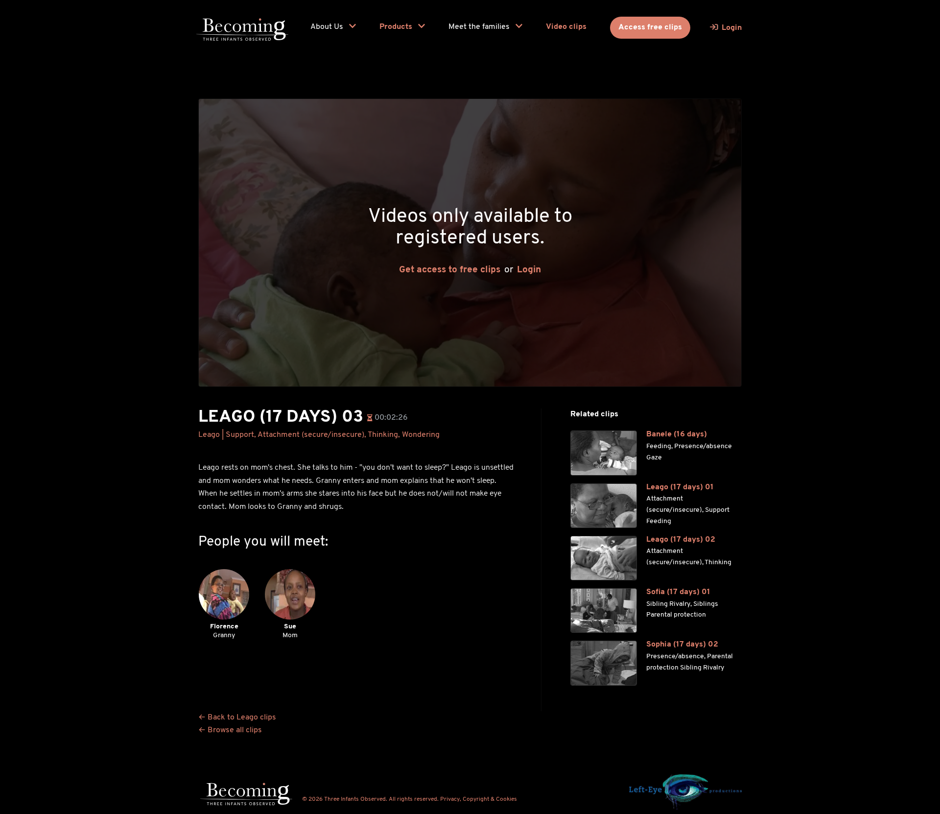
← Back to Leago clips (237, 717)
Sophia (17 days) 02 (682, 644)
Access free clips (650, 27)
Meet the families (480, 27)
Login (529, 270)
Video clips (566, 27)
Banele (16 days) (676, 434)
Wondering (421, 435)
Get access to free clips (449, 270)
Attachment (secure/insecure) (311, 435)
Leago (209, 435)
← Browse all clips (230, 730)
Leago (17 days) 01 (680, 487)
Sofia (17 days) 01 (678, 592)
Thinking (383, 435)
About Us (327, 27)
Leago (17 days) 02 (680, 540)
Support (240, 435)
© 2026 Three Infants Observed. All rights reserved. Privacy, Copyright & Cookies (409, 799)
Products (396, 27)
